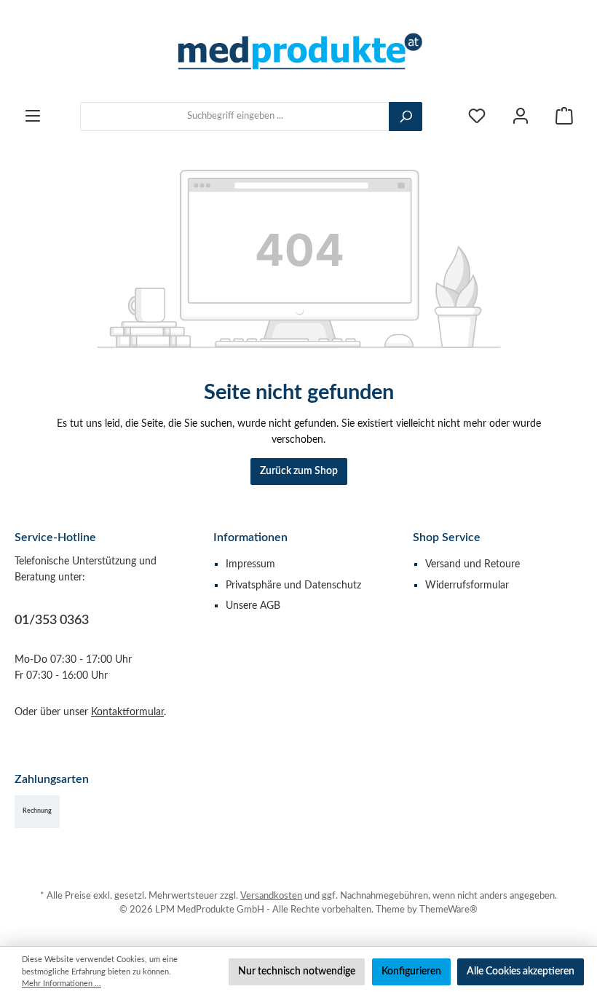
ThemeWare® (448, 909)
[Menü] (33, 116)
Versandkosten (271, 895)
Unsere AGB (253, 605)
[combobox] (235, 116)
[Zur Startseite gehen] (298, 50)
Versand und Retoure (472, 564)
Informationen (250, 537)
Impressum (250, 564)
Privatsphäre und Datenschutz (293, 585)
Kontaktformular (127, 711)
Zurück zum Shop (299, 470)
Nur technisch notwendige (296, 971)
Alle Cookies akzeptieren (520, 971)
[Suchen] (405, 116)
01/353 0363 (52, 620)
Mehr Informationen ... (61, 984)
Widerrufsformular (467, 585)
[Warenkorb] (564, 116)
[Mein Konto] (520, 116)
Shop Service (447, 537)
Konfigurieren (411, 971)
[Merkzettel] (477, 116)
